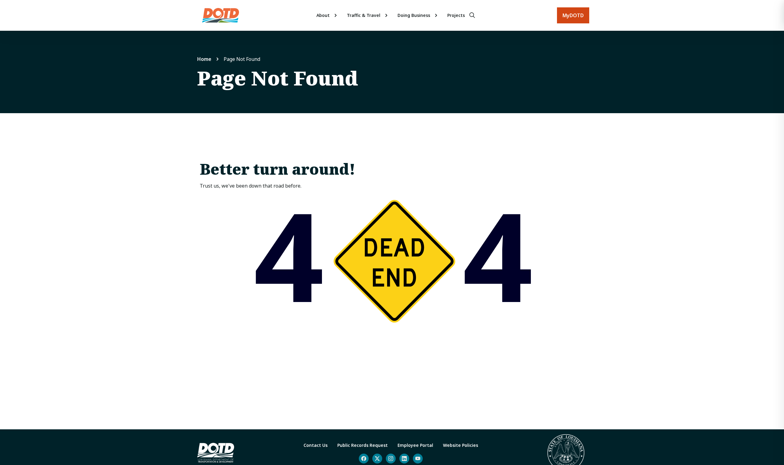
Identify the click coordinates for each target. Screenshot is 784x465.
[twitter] (377, 458)
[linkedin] (404, 458)
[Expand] (336, 15)
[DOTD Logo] (220, 15)
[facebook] (364, 458)
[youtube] (418, 458)
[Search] (472, 15)
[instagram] (391, 458)
